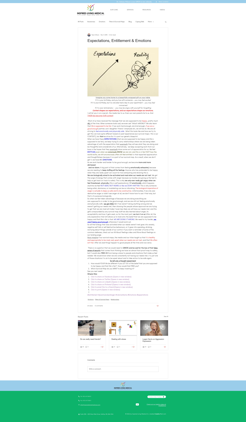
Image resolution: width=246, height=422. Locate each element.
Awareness (91, 22)
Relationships (115, 299)
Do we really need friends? (90, 339)
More (150, 22)
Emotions (102, 22)
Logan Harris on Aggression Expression (153, 340)
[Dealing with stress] (123, 328)
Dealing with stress (118, 339)
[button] (114, 10)
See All (166, 316)
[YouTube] (137, 404)
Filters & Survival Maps (117, 22)
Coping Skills (139, 22)
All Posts (81, 22)
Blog (130, 22)
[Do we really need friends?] (92, 328)
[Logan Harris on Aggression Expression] (154, 328)
